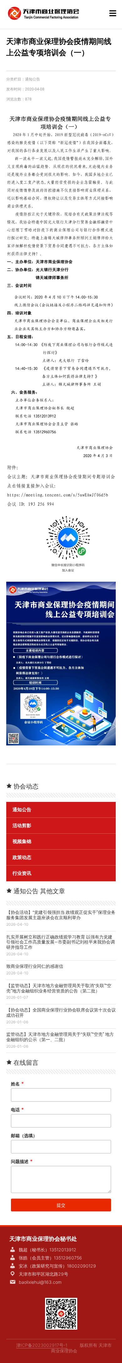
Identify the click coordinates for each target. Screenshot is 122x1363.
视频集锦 (22, 841)
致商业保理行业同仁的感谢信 (34, 966)
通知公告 (32, 79)
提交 (61, 1205)
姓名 (17, 1084)
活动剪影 (22, 825)
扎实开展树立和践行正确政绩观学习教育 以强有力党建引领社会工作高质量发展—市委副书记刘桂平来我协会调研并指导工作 (60, 942)
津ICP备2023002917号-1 (41, 1345)
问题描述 (22, 1161)
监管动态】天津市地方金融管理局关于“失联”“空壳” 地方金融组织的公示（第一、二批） (60, 1037)
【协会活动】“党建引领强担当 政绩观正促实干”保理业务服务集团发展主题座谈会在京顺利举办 (60, 915)
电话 (17, 1110)
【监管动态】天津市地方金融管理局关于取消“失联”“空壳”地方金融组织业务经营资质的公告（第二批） (58, 988)
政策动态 (22, 857)
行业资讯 (22, 873)
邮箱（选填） (24, 1135)
